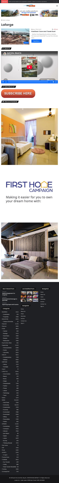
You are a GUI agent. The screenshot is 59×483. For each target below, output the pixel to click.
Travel (4, 395)
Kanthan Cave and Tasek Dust (43, 31)
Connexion (6, 428)
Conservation (6, 407)
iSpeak (5, 435)
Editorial (5, 431)
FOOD (3, 328)
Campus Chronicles (8, 321)
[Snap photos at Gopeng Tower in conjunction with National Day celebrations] (29, 296)
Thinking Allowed (7, 443)
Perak (3, 450)
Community (6, 404)
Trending (4, 469)
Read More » (36, 41)
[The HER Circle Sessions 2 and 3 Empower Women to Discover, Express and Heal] (23, 296)
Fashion (5, 385)
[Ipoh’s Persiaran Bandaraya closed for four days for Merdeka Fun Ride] (23, 292)
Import (3, 369)
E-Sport (5, 455)
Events (5, 350)
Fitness (5, 388)
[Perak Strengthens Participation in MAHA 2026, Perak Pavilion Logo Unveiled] (29, 300)
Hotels (5, 464)
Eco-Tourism (6, 462)
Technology (6, 393)
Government (6, 414)
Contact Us (23, 321)
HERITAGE (4, 362)
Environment (6, 412)
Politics (5, 421)
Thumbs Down (5, 457)
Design (5, 381)
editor (34, 29)
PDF (3, 447)
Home (3, 20)
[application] (29, 67)
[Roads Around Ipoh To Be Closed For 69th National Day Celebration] (35, 300)
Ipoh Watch (6, 433)
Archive (23, 318)
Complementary (7, 357)
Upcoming (6, 352)
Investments (6, 314)
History (5, 364)
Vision (22, 313)
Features (4, 326)
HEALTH (4, 354)
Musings (5, 333)
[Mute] (53, 82)
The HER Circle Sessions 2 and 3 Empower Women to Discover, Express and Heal (28, 1)
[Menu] (57, 6)
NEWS (3, 400)
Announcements (7, 347)
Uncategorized (5, 471)
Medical (5, 359)
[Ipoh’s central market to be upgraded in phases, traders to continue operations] (35, 292)
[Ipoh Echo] (29, 5)
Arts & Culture (6, 374)
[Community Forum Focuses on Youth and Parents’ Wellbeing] (29, 292)
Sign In (22, 323)
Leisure (5, 390)
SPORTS (4, 452)
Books (4, 378)
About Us (23, 311)
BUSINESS (4, 312)
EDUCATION (5, 319)
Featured (4, 323)
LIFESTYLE (5, 371)
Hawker (5, 331)
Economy (5, 409)
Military (5, 416)
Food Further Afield (6, 343)
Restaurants (6, 340)
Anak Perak (6, 402)
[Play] (3, 82)
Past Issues (5, 445)
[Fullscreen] (56, 82)
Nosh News (6, 335)
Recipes (5, 338)
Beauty (5, 376)
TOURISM (4, 459)
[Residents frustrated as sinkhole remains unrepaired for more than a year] (23, 300)
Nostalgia (5, 366)
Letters (5, 438)
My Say (5, 440)
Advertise (23, 316)
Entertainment (6, 383)
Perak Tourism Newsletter (9, 466)
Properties (5, 316)
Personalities (6, 419)
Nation (3, 397)
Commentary (6, 426)
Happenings (5, 345)
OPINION (4, 423)
